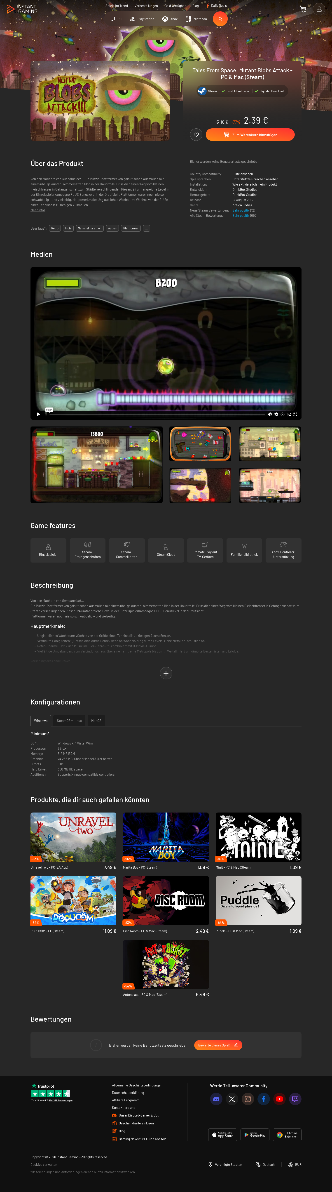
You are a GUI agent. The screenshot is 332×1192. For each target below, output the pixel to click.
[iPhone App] (222, 1134)
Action (237, 205)
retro (54, 228)
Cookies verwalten (43, 1164)
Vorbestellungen (146, 6)
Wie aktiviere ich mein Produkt (254, 184)
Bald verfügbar (175, 6)
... (146, 228)
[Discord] (216, 1099)
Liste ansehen (242, 174)
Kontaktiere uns (123, 1107)
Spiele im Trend (116, 6)
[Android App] (255, 1134)
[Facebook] (263, 1099)
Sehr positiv (241, 210)
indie (68, 228)
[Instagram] (248, 1099)
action (112, 228)
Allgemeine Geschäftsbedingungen (137, 1085)
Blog (195, 6)
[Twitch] (295, 1099)
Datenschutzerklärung (128, 1093)
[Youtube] (279, 1099)
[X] (232, 1099)
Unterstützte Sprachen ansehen (255, 179)
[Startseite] (22, 9)
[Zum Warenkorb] (303, 9)
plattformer (130, 228)
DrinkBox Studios (244, 189)
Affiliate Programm (125, 1100)
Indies (247, 205)
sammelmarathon (89, 228)
